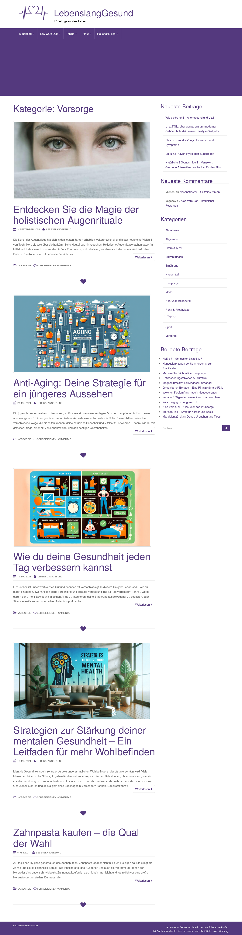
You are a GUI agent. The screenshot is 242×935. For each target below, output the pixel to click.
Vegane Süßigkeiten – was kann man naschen (191, 397)
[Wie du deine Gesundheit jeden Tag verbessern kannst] (84, 507)
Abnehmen (172, 230)
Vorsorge (24, 265)
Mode (168, 292)
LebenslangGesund (93, 12)
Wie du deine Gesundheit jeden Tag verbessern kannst (81, 561)
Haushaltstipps (106, 34)
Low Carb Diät (49, 34)
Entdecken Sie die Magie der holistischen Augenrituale (76, 213)
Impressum (19, 925)
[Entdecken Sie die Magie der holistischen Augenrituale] (84, 160)
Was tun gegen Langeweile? (180, 402)
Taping (70, 34)
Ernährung (171, 265)
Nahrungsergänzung (178, 301)
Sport (168, 327)
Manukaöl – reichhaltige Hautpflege (184, 373)
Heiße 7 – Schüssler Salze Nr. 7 (182, 358)
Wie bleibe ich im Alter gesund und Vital (189, 117)
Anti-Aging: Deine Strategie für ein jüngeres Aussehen (79, 387)
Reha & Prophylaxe (177, 309)
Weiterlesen (142, 257)
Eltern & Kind (173, 248)
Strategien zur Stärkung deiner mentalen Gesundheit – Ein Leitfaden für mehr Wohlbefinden (84, 740)
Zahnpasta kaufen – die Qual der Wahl (76, 837)
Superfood (25, 34)
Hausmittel (172, 274)
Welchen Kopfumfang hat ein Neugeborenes (190, 392)
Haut (86, 34)
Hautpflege (172, 283)
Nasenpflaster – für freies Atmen (200, 192)
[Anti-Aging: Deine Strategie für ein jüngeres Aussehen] (84, 334)
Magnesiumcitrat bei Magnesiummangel (187, 383)
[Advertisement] (121, 67)
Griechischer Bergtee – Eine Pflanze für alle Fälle (193, 387)
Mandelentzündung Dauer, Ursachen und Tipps (192, 416)
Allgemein (171, 239)
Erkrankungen (174, 257)
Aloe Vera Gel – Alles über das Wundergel (188, 407)
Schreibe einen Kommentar (54, 265)
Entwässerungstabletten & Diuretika (185, 378)
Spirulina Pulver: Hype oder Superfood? (189, 154)
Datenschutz (31, 925)
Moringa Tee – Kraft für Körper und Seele (188, 412)
